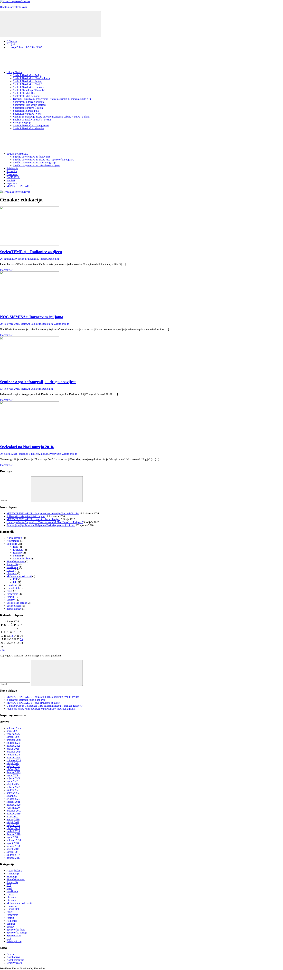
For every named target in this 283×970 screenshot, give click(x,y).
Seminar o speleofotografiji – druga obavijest (38, 382)
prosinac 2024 (14, 751)
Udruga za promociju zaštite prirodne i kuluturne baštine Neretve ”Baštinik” (52, 116)
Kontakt (11, 180)
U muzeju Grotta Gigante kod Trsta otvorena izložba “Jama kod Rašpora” (45, 522)
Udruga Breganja (22, 122)
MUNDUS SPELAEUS (19, 186)
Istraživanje (12, 567)
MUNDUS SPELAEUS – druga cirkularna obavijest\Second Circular (43, 513)
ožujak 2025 (13, 748)
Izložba (44, 453)
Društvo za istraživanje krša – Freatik (32, 119)
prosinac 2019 (14, 810)
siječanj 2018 (13, 852)
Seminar (17, 555)
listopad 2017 (13, 857)
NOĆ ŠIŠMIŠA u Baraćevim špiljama (31, 317)
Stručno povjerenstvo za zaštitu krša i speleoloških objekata (43, 159)
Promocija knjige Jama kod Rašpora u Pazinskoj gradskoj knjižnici (41, 525)
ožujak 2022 (13, 784)
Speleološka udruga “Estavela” (29, 90)
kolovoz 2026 (14, 728)
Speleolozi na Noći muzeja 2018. (27, 447)
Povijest (11, 44)
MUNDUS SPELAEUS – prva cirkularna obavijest (33, 519)
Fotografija (12, 564)
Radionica (53, 258)
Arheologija (13, 540)
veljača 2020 (13, 807)
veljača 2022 (13, 787)
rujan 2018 (12, 837)
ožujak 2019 (13, 822)
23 (21, 639)
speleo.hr (22, 258)
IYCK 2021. (13, 177)
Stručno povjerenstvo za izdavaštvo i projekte (36, 165)
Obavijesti (12, 585)
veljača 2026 (13, 733)
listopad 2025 (13, 745)
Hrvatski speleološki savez (13, 7)
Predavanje (55, 453)
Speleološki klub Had (24, 93)
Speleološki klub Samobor (26, 96)
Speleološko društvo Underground (31, 125)
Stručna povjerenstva (17, 153)
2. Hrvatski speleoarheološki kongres (26, 516)
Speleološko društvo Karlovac (28, 87)
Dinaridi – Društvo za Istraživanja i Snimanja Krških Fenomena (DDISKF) (52, 99)
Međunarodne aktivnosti (19, 576)
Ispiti (15, 546)
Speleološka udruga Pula (26, 110)
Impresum (12, 183)
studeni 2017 (13, 854)
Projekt (43, 258)
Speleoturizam (14, 605)
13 (11, 635)
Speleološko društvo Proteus (27, 81)
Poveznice (12, 171)
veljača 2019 (13, 825)
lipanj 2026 (12, 731)
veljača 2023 (13, 778)
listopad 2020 (13, 804)
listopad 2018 (13, 834)
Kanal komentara (15, 960)
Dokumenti (12, 174)
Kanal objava (13, 957)
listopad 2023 (13, 772)
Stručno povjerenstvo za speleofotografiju (34, 162)
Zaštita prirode (61, 323)
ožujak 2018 (13, 849)
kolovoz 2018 (14, 840)
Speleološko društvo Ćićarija (28, 107)
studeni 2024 (13, 754)
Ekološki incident (16, 561)
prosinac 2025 (14, 739)
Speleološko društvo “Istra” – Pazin (31, 78)
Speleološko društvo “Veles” (28, 113)
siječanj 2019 (13, 828)
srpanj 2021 (13, 795)
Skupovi (11, 599)
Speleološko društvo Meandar (28, 128)
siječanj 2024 (13, 769)
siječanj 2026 (13, 736)
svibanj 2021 (13, 798)
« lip (2, 650)
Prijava (10, 954)
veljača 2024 (13, 766)
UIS (15, 582)
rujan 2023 (12, 775)
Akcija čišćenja (14, 537)
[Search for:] (15, 500)
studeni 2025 (13, 742)
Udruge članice (14, 72)
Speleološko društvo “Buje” (27, 84)
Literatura (18, 549)
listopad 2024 (13, 757)
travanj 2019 (13, 819)
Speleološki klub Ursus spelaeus (29, 104)
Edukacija (33, 258)
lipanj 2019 (12, 816)
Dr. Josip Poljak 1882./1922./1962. (25, 47)
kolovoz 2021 (14, 793)
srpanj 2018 (13, 843)
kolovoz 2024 (14, 760)
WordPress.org (14, 962)
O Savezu (12, 41)
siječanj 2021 (13, 801)
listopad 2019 (13, 813)
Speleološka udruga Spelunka (28, 101)
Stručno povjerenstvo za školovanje (31, 156)
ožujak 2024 (13, 763)
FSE (15, 579)
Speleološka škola (22, 558)
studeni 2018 (13, 831)
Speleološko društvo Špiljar (27, 75)
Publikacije (12, 168)
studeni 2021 (13, 790)
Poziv (9, 591)
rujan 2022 (12, 781)
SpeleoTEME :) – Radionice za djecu (31, 252)
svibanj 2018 (13, 846)
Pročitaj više (6, 269)
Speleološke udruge (17, 602)
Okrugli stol (13, 588)
